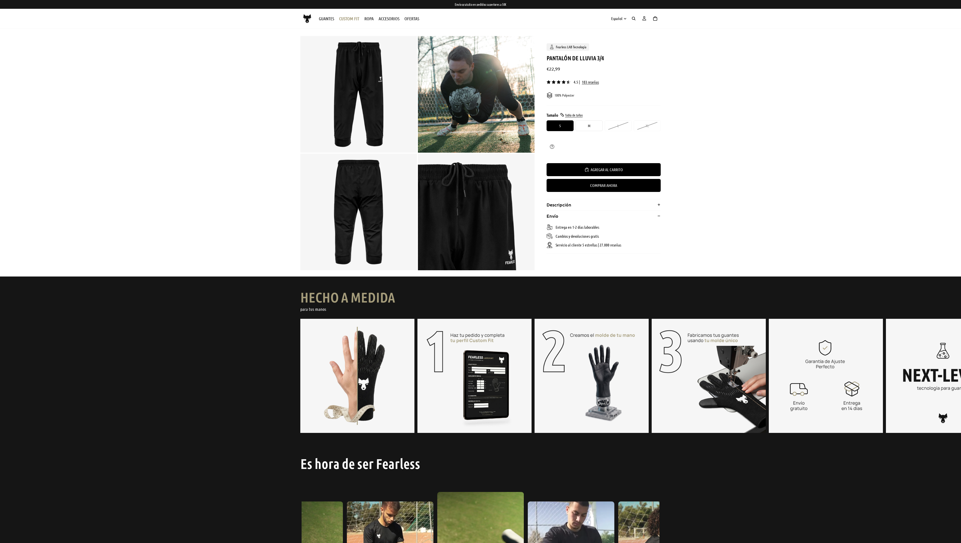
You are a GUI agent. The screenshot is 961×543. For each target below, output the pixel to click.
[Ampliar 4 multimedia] (476, 212)
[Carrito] (655, 18)
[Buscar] (633, 18)
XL (647, 125)
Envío (552, 216)
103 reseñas (590, 82)
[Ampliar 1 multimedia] (358, 94)
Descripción (559, 204)
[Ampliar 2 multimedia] (476, 94)
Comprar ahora (603, 185)
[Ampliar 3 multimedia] (358, 212)
